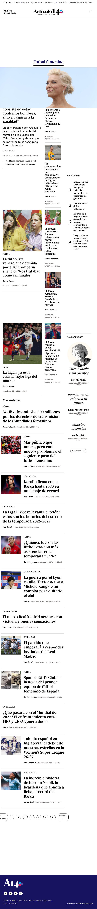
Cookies (48, 901)
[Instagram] (11, 893)
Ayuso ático (62, 2)
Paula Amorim (14, 2)
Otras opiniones (74, 337)
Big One (34, 2)
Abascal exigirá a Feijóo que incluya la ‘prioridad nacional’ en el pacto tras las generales (81, 190)
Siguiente (62, 816)
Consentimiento (10, 904)
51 (52, 817)
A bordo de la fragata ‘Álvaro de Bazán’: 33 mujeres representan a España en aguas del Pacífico (81, 222)
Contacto (21, 901)
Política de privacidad (34, 901)
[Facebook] (16, 893)
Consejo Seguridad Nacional (80, 2)
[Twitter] (5, 893)
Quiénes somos (10, 901)
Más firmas (76, 451)
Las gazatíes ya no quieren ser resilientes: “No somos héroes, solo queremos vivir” (81, 242)
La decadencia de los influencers (80, 206)
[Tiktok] (21, 893)
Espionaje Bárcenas (47, 2)
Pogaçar (25, 2)
